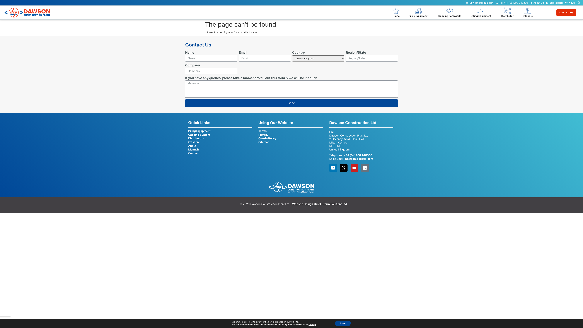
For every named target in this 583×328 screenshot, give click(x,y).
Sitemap (263, 142)
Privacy (263, 134)
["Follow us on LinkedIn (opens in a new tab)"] (333, 168)
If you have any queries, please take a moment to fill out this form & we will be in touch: (251, 78)
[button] (579, 2)
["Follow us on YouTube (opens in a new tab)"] (354, 168)
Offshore (194, 142)
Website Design (302, 204)
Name (189, 52)
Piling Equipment (199, 131)
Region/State (356, 52)
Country (298, 52)
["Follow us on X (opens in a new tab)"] (344, 168)
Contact (193, 153)
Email (243, 52)
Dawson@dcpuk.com (359, 158)
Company (192, 65)
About (192, 145)
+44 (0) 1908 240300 (358, 155)
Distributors (196, 138)
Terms (262, 131)
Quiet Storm (322, 204)
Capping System (199, 134)
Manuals (193, 149)
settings (312, 324)
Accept (342, 323)
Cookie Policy (267, 138)
